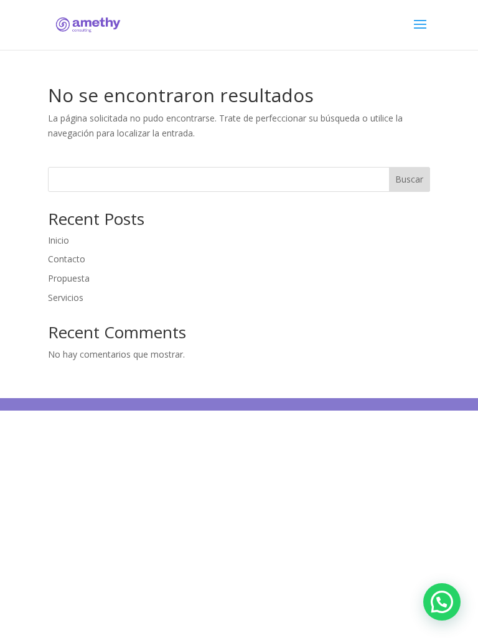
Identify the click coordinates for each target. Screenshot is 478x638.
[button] (442, 602)
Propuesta (69, 278)
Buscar (409, 179)
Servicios (65, 297)
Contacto (66, 259)
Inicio (58, 240)
